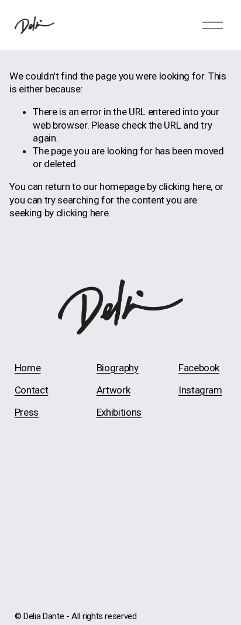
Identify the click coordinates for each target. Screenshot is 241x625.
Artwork (113, 390)
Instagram (200, 390)
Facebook (198, 368)
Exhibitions (119, 412)
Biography (118, 368)
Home (28, 368)
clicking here (185, 186)
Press (27, 412)
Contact (32, 390)
